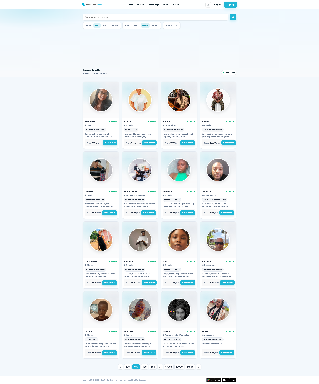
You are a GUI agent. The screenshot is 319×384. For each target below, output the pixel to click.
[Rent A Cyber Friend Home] (92, 5)
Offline (155, 25)
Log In (217, 4)
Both (97, 25)
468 (144, 367)
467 (136, 367)
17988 (168, 367)
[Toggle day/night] (208, 4)
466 (127, 367)
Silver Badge (153, 5)
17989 (179, 367)
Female (115, 25)
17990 (190, 367)
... (160, 367)
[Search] (233, 17)
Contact (176, 5)
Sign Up (230, 4)
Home (130, 5)
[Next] (198, 366)
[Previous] (120, 366)
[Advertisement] (159, 48)
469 (153, 367)
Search (140, 5)
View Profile (110, 143)
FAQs (165, 5)
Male (105, 25)
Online (145, 25)
